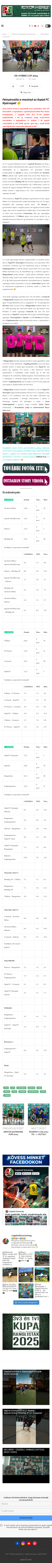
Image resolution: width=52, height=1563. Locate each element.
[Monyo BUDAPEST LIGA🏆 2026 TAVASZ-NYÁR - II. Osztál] (26, 1258)
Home (5, 34)
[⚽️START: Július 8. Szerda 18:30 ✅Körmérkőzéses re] (42, 1274)
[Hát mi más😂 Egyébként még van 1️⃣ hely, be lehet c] (26, 1274)
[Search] (42, 26)
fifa (39, 1088)
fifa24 (7, 1091)
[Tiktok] (38, 26)
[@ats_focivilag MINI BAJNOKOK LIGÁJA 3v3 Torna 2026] (10, 1290)
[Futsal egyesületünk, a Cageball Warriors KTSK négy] (42, 1290)
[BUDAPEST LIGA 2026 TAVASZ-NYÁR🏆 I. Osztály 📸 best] (42, 1258)
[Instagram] (32, 26)
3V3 (13, 1088)
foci (14, 1091)
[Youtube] (35, 26)
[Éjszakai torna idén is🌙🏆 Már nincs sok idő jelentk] (10, 1274)
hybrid (22, 1091)
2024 (6, 1088)
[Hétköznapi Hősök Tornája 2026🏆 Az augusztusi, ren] (10, 1258)
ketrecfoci (33, 1091)
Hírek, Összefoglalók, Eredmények (24, 34)
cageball (21, 1088)
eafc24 (31, 1088)
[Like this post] (23, 86)
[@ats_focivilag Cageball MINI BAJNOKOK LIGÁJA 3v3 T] (26, 1290)
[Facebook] (29, 26)
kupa (43, 1091)
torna (7, 1095)
